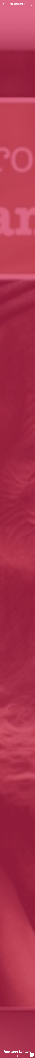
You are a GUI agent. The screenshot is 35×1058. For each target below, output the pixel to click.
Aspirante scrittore (17, 4)
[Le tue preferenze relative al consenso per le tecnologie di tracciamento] (32, 1055)
